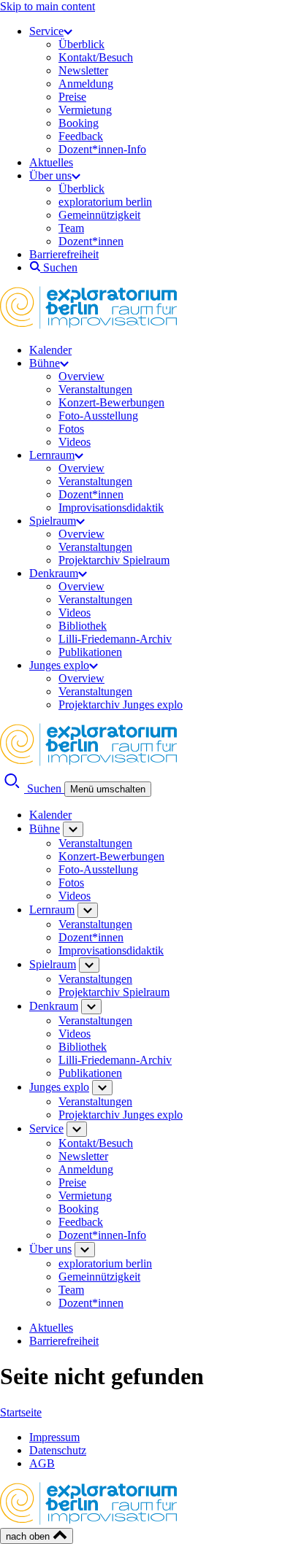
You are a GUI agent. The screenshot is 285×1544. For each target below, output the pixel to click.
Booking (78, 123)
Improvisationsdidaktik (111, 507)
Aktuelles (51, 162)
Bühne (44, 363)
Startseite (21, 1412)
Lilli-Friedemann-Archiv (115, 639)
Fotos (71, 428)
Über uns (50, 175)
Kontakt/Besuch (95, 57)
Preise (72, 96)
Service (46, 31)
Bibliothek (82, 625)
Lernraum (52, 455)
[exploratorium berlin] (88, 325)
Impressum (54, 1437)
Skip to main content (47, 6)
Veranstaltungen (95, 389)
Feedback (80, 136)
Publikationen (90, 652)
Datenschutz (57, 1450)
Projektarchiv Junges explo (120, 704)
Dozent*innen (90, 241)
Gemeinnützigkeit (99, 215)
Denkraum (53, 573)
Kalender (50, 350)
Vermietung (85, 110)
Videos (74, 442)
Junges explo (59, 665)
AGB (42, 1463)
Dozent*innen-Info (102, 149)
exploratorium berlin (105, 202)
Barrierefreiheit (64, 254)
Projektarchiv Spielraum (114, 560)
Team (71, 228)
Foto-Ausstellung (98, 415)
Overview (81, 376)
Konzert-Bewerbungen (111, 402)
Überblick (81, 44)
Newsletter (83, 70)
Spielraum (52, 520)
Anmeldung (85, 83)
